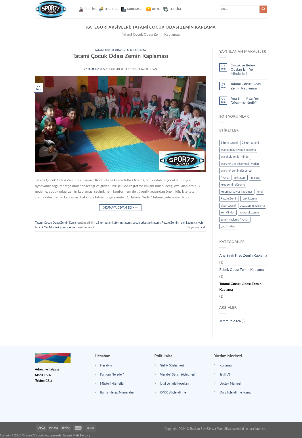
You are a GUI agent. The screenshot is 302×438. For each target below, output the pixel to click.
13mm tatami (104, 222)
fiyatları (225, 177)
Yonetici (134, 69)
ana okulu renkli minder (235, 156)
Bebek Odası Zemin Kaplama (241, 269)
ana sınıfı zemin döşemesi (236, 170)
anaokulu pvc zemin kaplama (238, 150)
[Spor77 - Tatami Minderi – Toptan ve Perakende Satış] (53, 9)
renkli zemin (187, 222)
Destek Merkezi (230, 383)
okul (260, 191)
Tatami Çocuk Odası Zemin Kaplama (120, 50)
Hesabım (106, 365)
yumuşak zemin (70, 227)
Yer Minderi (51, 227)
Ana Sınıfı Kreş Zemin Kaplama (243, 255)
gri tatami (154, 222)
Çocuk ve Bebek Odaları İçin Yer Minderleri (243, 70)
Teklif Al (111, 9)
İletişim (175, 9)
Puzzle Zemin (170, 222)
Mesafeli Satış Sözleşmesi (177, 374)
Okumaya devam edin (120, 207)
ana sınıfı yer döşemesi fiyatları (240, 164)
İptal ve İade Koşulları (174, 383)
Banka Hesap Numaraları (117, 392)
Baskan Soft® (199, 428)
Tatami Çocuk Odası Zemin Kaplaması (120, 56)
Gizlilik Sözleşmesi (172, 365)
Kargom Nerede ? (112, 374)
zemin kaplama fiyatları (235, 219)
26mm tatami (122, 222)
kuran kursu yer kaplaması (237, 191)
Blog (156, 9)
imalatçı (255, 177)
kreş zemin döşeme (233, 184)
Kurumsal (135, 9)
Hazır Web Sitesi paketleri (226, 428)
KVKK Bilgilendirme (173, 392)
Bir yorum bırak (196, 227)
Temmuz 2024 (230, 321)
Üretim (90, 9)
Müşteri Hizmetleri (112, 383)
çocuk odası (140, 222)
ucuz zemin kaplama (252, 205)
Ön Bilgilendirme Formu (236, 392)
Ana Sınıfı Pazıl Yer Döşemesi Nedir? (245, 101)
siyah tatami (228, 205)
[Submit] (263, 9)
